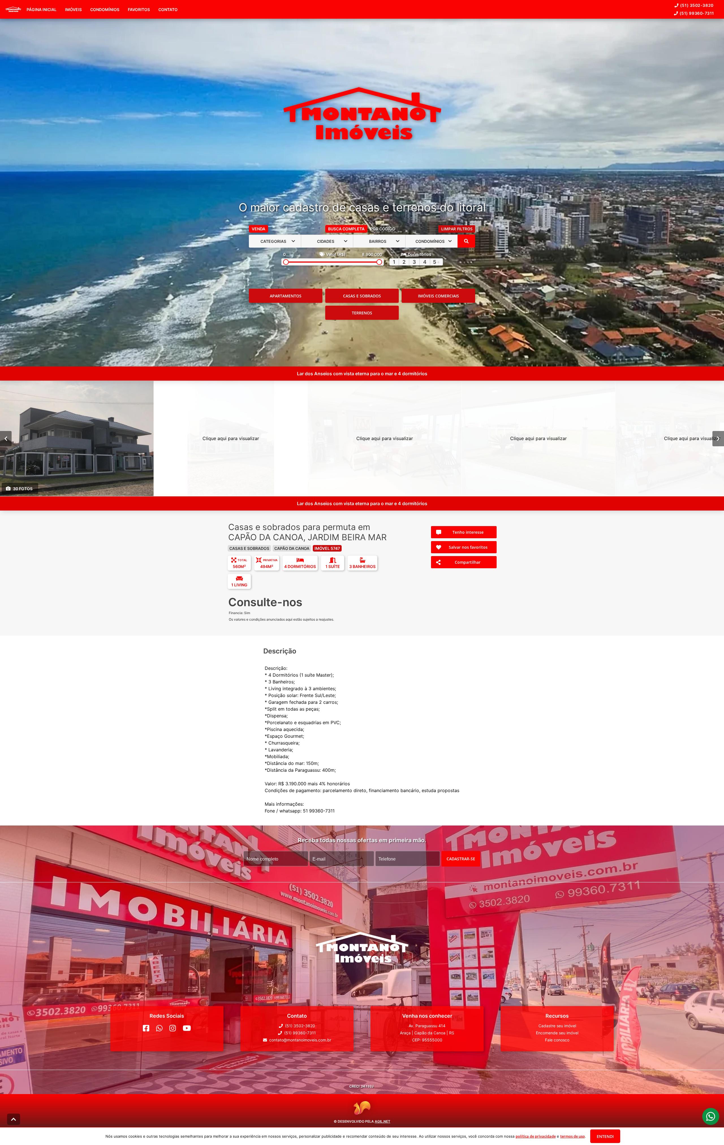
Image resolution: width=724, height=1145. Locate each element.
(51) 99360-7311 (697, 13)
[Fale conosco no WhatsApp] (159, 1028)
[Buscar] (466, 241)
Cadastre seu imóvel (557, 1025)
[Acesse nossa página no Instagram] (172, 1028)
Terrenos (362, 313)
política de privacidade (536, 1136)
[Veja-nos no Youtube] (187, 1028)
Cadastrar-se (461, 858)
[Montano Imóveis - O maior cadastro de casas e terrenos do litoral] (362, 114)
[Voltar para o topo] (13, 1119)
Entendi (605, 1136)
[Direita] (718, 438)
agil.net (382, 1121)
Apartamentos (285, 296)
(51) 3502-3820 (697, 5)
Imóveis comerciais (438, 296)
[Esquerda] (6, 438)
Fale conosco (557, 1039)
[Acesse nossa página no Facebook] (146, 1028)
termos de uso (572, 1136)
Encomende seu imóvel (557, 1032)
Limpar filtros (457, 228)
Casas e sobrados (362, 296)
